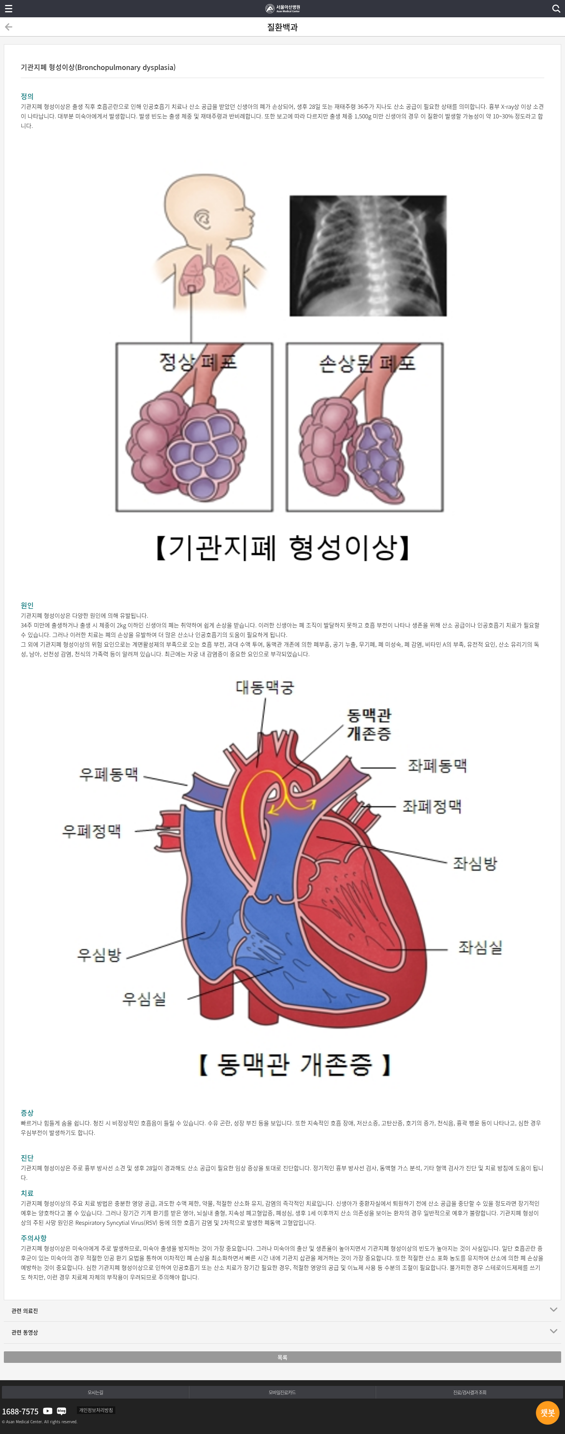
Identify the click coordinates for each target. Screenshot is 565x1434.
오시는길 (95, 1392)
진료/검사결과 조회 (469, 1392)
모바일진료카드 (282, 1392)
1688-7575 (20, 1411)
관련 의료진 (25, 1310)
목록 (282, 1357)
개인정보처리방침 (96, 1410)
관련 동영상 (25, 1332)
